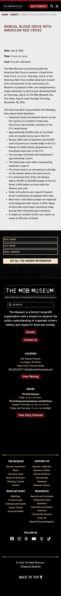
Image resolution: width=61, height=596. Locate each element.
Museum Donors (42, 485)
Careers (16, 485)
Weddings (15, 496)
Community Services (42, 514)
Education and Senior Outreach (42, 508)
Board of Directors (15, 477)
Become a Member (42, 466)
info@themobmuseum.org (38, 369)
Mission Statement (15, 466)
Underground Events (15, 503)
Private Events (15, 499)
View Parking (30, 376)
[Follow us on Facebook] (12, 539)
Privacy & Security (30, 566)
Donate (30, 332)
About (16, 470)
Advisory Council (15, 481)
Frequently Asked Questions (42, 501)
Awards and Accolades (41, 496)
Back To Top (29, 577)
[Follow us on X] (41, 539)
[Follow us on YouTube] (34, 539)
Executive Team (15, 473)
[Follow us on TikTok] (49, 539)
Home (5, 14)
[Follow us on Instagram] (19, 539)
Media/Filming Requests (42, 521)
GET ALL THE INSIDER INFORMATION (30, 261)
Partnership (42, 477)
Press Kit (41, 517)
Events (14, 14)
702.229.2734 (15, 369)
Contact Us (30, 340)
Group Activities (16, 511)
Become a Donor (42, 470)
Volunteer (42, 481)
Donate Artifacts (42, 473)
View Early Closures (30, 415)
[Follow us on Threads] (26, 539)
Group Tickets (16, 507)
